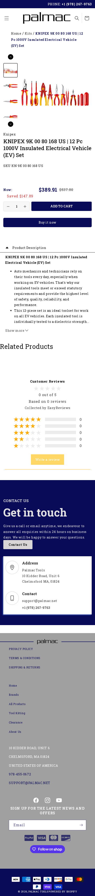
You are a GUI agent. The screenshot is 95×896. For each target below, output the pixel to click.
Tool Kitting (17, 713)
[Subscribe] (81, 825)
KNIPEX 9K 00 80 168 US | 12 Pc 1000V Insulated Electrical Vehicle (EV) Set (47, 39)
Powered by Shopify (63, 891)
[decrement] (8, 206)
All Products (17, 704)
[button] (6, 18)
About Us (15, 731)
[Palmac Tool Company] (47, 641)
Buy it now (47, 222)
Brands (14, 694)
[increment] (25, 206)
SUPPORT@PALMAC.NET (29, 783)
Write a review (47, 459)
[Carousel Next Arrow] (10, 124)
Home (16, 33)
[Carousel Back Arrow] (10, 57)
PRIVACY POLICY (21, 649)
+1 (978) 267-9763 (77, 4)
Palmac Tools (38, 891)
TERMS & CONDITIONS (24, 658)
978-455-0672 (20, 774)
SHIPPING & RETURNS (24, 667)
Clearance (15, 722)
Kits (28, 33)
